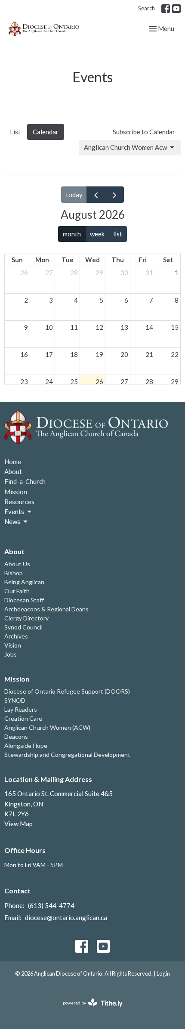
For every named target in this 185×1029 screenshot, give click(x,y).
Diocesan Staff (24, 600)
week (97, 234)
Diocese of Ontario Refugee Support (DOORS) (67, 691)
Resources (19, 501)
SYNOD (14, 700)
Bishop (13, 572)
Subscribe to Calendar (144, 132)
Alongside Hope (25, 745)
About (13, 471)
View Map (18, 824)
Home (12, 461)
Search (146, 8)
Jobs (10, 654)
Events (14, 511)
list (117, 234)
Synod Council (23, 627)
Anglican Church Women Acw (125, 147)
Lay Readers (20, 709)
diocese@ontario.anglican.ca (66, 917)
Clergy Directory (26, 618)
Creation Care (23, 718)
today (74, 194)
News (12, 521)
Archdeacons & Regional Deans (46, 609)
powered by (88, 1010)
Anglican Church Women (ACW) (47, 727)
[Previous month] (95, 194)
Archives (16, 636)
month (72, 234)
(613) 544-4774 (51, 905)
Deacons (16, 736)
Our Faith (17, 591)
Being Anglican (24, 582)
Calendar (46, 132)
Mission (15, 492)
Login (163, 973)
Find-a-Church (25, 481)
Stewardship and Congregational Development (67, 754)
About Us (17, 563)
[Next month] (114, 194)
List (15, 132)
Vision (12, 645)
